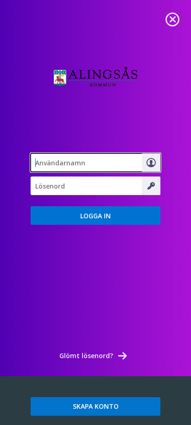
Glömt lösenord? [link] (86, 355)
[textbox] (95, 162)
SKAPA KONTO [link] (96, 406)
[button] (95, 215)
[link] (172, 18)
